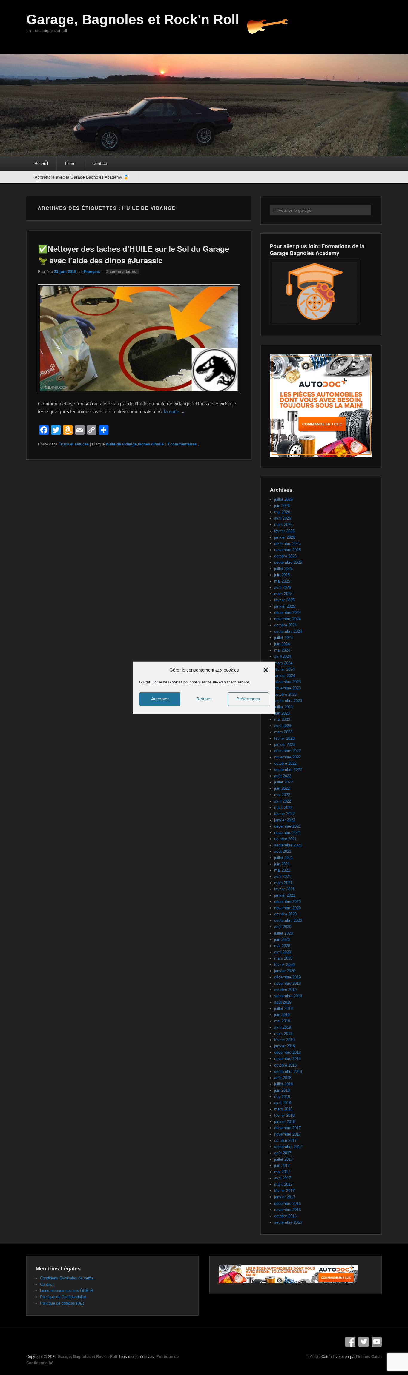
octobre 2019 (285, 989)
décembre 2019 (287, 977)
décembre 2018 (287, 1052)
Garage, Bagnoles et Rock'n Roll (132, 19)
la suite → (174, 411)
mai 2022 (282, 794)
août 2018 (282, 1078)
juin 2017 (282, 1165)
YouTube (377, 1342)
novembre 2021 (287, 832)
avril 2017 (282, 1178)
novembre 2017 (287, 1134)
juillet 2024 (283, 637)
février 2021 (284, 889)
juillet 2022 (283, 782)
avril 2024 (282, 656)
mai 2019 (282, 1021)
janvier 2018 (284, 1121)
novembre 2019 (287, 983)
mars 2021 (283, 883)
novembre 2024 (287, 619)
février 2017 (284, 1190)
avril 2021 (282, 876)
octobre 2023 (285, 694)
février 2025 (284, 600)
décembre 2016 (287, 1203)
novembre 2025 (287, 550)
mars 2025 (283, 594)
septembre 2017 (288, 1146)
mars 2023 (283, 732)
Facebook (350, 1342)
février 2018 (284, 1115)
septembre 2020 (288, 920)
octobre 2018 (285, 1065)
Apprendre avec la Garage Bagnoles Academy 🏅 (81, 177)
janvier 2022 (284, 820)
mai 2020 (282, 946)
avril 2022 (282, 801)
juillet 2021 (283, 857)
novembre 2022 (287, 757)
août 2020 (282, 926)
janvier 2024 (284, 675)
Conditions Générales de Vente (66, 1278)
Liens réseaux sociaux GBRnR (66, 1290)
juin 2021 (282, 864)
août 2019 (282, 1002)
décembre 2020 (287, 901)
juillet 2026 (283, 499)
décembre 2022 (287, 751)
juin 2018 (282, 1090)
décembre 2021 (287, 826)
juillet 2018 (283, 1084)
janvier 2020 (284, 971)
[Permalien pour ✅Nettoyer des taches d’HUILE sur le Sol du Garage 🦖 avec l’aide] (139, 396)
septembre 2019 (288, 996)
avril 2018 (282, 1103)
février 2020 (284, 964)
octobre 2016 (285, 1216)
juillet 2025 (283, 568)
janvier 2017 (284, 1197)
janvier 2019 (284, 1046)
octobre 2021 (285, 839)
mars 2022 (283, 807)
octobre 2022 (285, 763)
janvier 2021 (284, 895)
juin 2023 (282, 713)
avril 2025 (282, 587)
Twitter (363, 1342)
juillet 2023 (283, 707)
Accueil (41, 163)
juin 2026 (282, 505)
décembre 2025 (287, 543)
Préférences (248, 698)
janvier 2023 (284, 744)
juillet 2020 (283, 933)
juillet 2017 (283, 1159)
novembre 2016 (287, 1209)
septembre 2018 (288, 1071)
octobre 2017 (285, 1140)
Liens (70, 163)
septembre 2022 (288, 769)
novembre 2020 (287, 908)
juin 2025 (282, 575)
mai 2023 (282, 719)
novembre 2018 (287, 1058)
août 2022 (282, 776)
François (92, 271)
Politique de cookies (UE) (62, 1303)
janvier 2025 (284, 606)
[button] (266, 670)
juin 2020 (282, 939)
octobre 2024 (285, 625)
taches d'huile (151, 444)
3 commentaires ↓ (122, 271)
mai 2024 (282, 650)
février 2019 (284, 1040)
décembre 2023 (287, 682)
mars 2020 (283, 958)
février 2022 (284, 814)
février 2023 (284, 738)
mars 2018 (283, 1109)
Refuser (204, 698)
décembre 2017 (287, 1128)
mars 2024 (283, 663)
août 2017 (282, 1153)
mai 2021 (282, 870)
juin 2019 (282, 1015)
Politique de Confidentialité (63, 1297)
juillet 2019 (283, 1008)
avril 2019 (282, 1027)
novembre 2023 (287, 688)
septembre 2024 (288, 631)
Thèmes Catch (368, 1356)
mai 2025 (282, 581)
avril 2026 (282, 518)
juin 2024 (282, 644)
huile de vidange (121, 444)
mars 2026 (283, 524)
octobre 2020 (285, 914)
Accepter (160, 698)
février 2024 (284, 669)
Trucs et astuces (74, 444)
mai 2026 (282, 512)
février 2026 (284, 531)
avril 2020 (282, 952)
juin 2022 (282, 788)
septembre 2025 (288, 562)
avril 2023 (282, 725)
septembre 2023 (288, 700)
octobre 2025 (285, 556)
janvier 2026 (284, 537)
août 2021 (282, 851)
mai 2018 (282, 1096)
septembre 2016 (288, 1222)
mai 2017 (282, 1172)
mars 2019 (283, 1033)
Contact (99, 163)
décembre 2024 (287, 612)
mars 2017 (283, 1184)
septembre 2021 (288, 845)
